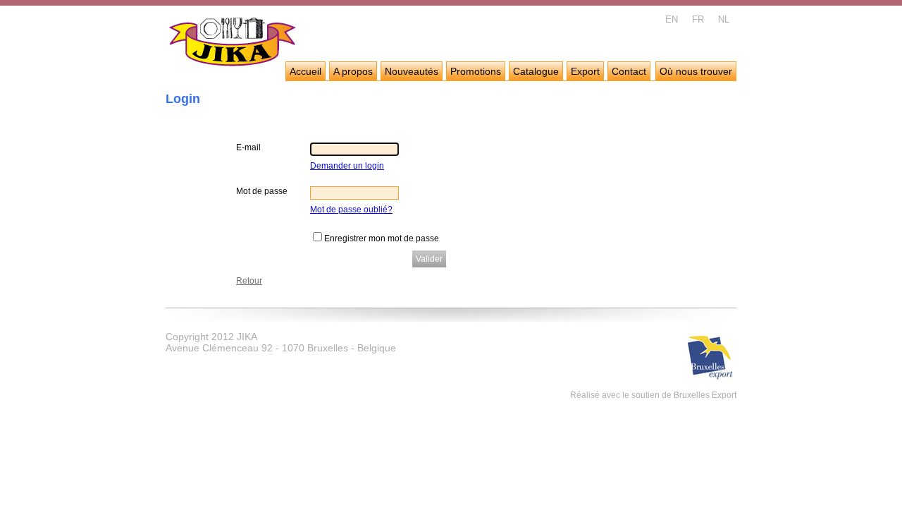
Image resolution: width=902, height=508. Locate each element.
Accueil (305, 71)
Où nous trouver (696, 71)
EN (671, 19)
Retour (249, 281)
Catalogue (536, 71)
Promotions (475, 71)
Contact (629, 71)
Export (585, 71)
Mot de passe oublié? (351, 209)
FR (698, 19)
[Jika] (233, 43)
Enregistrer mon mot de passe (381, 238)
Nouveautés (411, 71)
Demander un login (347, 166)
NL (723, 19)
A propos (353, 71)
